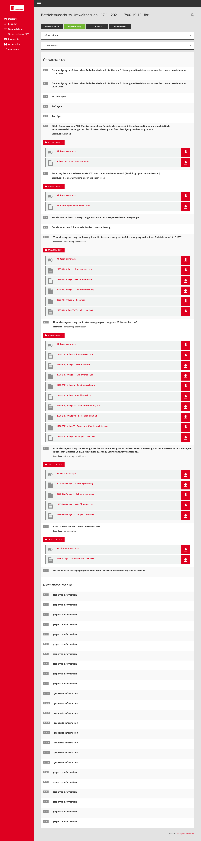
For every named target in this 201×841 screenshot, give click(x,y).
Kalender (12, 24)
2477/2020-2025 (55, 142)
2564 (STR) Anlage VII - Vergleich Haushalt (76, 436)
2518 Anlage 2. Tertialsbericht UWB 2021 (75, 558)
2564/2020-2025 (55, 335)
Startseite (12, 19)
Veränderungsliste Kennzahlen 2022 (73, 205)
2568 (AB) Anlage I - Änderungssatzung (74, 269)
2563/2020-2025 (55, 464)
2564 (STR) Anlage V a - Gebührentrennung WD (78, 405)
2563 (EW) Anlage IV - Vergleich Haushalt (75, 514)
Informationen (52, 26)
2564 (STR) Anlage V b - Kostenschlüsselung (77, 416)
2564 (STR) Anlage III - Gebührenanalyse (75, 375)
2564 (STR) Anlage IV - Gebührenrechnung (76, 385)
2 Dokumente (51, 45)
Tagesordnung (74, 26)
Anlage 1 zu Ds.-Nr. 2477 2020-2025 (73, 161)
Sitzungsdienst (185, 833)
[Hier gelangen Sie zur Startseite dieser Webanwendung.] (17, 8)
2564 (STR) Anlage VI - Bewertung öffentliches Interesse (82, 426)
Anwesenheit (120, 26)
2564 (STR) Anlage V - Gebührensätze (74, 395)
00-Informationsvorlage (68, 548)
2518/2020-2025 (55, 539)
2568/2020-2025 (55, 250)
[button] (17, 28)
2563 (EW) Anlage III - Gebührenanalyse (75, 504)
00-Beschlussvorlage (66, 151)
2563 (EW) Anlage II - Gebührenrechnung (75, 494)
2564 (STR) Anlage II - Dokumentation (74, 364)
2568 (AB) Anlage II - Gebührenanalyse (74, 279)
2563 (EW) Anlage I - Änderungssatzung (75, 484)
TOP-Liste (97, 26)
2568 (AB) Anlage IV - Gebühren (71, 300)
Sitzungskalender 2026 (18, 34)
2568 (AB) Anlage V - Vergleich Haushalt (75, 310)
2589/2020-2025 (55, 186)
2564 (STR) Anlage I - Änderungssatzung (75, 354)
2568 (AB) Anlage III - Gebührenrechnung (75, 290)
